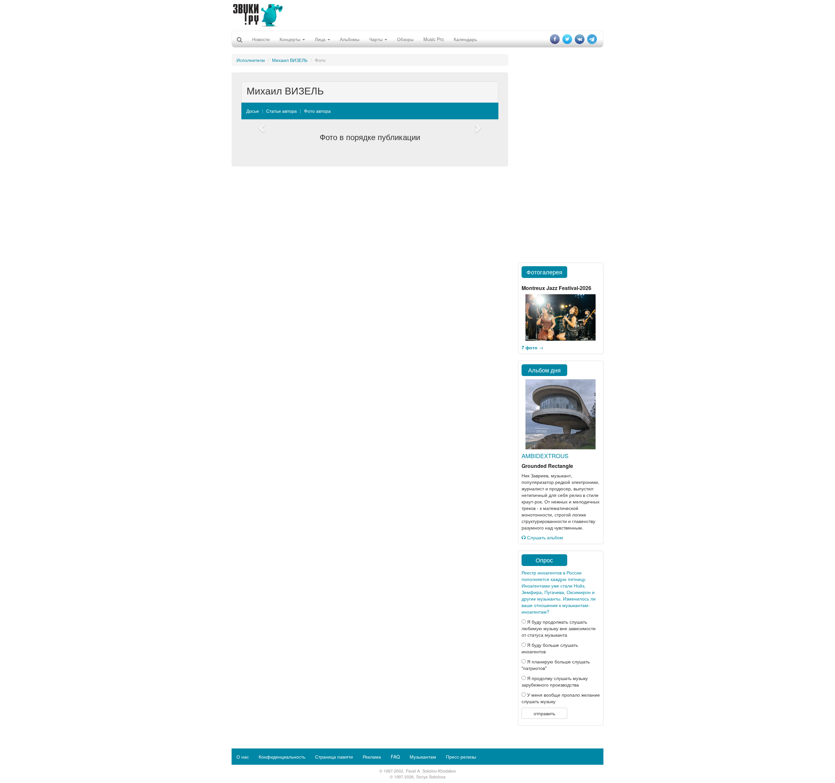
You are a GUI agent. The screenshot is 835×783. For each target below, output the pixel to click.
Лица (321, 39)
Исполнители (250, 60)
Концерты (291, 39)
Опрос (544, 560)
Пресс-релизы (461, 756)
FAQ (395, 756)
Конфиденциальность (282, 756)
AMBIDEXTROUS (545, 455)
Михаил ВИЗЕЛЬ (290, 60)
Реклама (372, 756)
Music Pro (433, 39)
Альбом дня (544, 370)
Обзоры (405, 39)
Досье (252, 111)
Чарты (376, 39)
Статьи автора (281, 111)
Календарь (465, 39)
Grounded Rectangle (547, 466)
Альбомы (349, 39)
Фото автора (317, 111)
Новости (261, 39)
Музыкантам (423, 756)
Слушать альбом (544, 537)
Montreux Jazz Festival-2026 (556, 288)
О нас (242, 756)
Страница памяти (334, 756)
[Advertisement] (417, 14)
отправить (544, 713)
